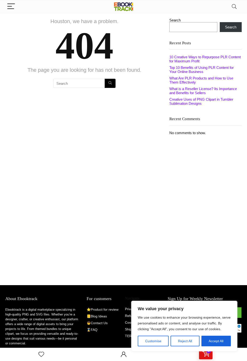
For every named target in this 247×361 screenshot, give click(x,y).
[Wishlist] (41, 354)
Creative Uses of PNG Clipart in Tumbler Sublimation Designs (201, 101)
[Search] (234, 6)
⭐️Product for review (102, 309)
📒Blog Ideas (97, 316)
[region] (184, 326)
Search (175, 20)
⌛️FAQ (92, 330)
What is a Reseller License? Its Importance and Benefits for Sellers (203, 91)
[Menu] (11, 6)
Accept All (216, 341)
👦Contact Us (97, 323)
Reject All (185, 341)
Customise (153, 341)
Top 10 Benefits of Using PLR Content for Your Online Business (201, 70)
